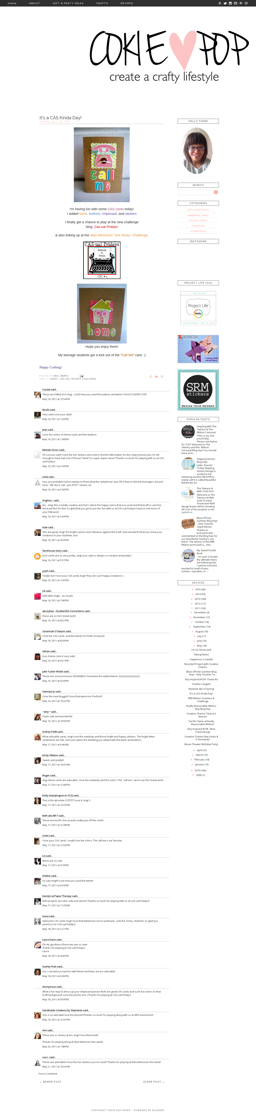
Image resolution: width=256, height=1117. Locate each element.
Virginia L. (47, 500)
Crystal (46, 389)
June (199, 640)
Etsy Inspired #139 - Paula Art (201, 679)
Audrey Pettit (49, 731)
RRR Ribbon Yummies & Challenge (201, 699)
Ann (44, 1030)
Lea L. (45, 1057)
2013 (197, 599)
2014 (198, 594)
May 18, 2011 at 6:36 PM (55, 976)
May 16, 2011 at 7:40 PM (55, 600)
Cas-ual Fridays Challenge (78, 379)
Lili (43, 591)
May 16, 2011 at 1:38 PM (55, 439)
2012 (197, 603)
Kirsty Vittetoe (50, 755)
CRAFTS (102, 3)
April (199, 750)
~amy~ (46, 711)
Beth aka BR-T (50, 815)
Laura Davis (49, 939)
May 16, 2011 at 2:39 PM (55, 466)
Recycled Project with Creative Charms (201, 665)
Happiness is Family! (201, 659)
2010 (197, 770)
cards (54, 379)
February (199, 759)
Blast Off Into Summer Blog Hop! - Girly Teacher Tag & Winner (207, 522)
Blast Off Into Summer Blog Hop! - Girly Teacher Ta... (201, 673)
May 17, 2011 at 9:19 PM (55, 865)
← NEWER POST (50, 1081)
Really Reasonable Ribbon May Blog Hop (201, 707)
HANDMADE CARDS (198, 215)
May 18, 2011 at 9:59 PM (55, 999)
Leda (45, 476)
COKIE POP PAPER (119, 1110)
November (199, 617)
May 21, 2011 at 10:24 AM (56, 1066)
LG (43, 855)
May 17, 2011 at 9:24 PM (55, 885)
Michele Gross (50, 450)
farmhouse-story (52, 550)
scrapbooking (198, 231)
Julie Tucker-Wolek (52, 671)
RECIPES (127, 3)
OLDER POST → (154, 1081)
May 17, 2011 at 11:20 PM (56, 905)
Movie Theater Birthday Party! (201, 744)
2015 (198, 589)
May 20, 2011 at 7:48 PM (55, 1046)
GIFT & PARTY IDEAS (68, 3)
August (199, 631)
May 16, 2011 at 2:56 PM (55, 489)
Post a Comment (48, 1073)
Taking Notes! (201, 654)
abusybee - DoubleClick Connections (63, 611)
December (200, 612)
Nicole (45, 409)
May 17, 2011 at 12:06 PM (56, 784)
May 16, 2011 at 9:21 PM (55, 660)
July (199, 636)
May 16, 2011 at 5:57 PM (55, 560)
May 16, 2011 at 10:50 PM (56, 721)
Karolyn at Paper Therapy (57, 896)
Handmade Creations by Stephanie (62, 1010)
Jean (44, 429)
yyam (45, 571)
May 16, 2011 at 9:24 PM (55, 680)
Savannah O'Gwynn (53, 631)
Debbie (46, 875)
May (199, 645)
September (199, 626)
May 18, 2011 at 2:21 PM (55, 929)
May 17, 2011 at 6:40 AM (55, 744)
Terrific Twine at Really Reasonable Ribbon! (201, 722)
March (199, 755)
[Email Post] (81, 376)
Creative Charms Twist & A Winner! (201, 715)
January (199, 764)
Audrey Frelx (49, 966)
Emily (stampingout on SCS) (57, 795)
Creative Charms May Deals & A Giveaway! (201, 738)
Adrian (46, 651)
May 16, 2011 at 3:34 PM (55, 516)
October (199, 622)
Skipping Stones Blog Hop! (206, 460)
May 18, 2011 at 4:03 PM (55, 956)
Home (12, 3)
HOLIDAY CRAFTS (198, 220)
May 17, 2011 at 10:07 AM (56, 764)
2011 (197, 608)
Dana (45, 916)
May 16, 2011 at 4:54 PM (55, 540)
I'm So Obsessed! (201, 649)
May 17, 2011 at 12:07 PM (56, 805)
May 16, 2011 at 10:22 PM (56, 701)
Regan (46, 775)
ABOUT (34, 3)
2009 (198, 775)
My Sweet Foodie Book (206, 552)
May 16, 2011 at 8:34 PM (55, 640)
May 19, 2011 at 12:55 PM (56, 1019)
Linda (45, 835)
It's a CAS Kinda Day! (201, 693)
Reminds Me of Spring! (201, 689)
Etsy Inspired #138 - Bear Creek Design (201, 730)
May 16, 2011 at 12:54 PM (56, 399)
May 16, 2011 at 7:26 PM (55, 580)
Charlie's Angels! (201, 684)
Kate (45, 527)
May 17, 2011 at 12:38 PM (56, 825)
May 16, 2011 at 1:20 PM (55, 419)
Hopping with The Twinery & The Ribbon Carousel (206, 429)
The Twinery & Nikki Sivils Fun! (205, 490)
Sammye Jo (48, 691)
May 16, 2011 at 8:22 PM (55, 620)
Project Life (198, 225)
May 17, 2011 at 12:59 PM (56, 845)
